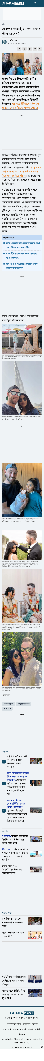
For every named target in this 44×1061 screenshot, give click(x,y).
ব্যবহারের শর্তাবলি (30, 1024)
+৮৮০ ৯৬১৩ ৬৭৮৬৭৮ (23, 1047)
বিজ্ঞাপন (22, 1034)
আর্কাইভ (38, 1029)
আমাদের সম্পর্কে (19, 1029)
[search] (35, 3)
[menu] (40, 3)
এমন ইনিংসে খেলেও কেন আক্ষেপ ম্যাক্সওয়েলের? (21, 255)
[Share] (19, 49)
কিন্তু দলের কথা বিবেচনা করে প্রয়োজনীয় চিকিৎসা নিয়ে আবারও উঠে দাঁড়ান (21, 171)
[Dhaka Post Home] (22, 1013)
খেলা (3, 24)
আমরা (30, 1029)
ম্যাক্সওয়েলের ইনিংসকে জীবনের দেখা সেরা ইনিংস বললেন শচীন (23, 245)
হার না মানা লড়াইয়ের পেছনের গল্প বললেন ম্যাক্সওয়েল (22, 265)
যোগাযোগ (7, 1029)
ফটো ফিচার (7, 709)
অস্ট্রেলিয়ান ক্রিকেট (23, 704)
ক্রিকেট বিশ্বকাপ (8, 704)
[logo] (13, 3)
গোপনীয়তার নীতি (13, 1024)
